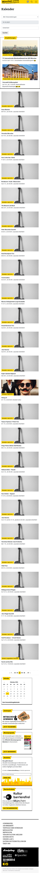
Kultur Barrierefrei (10, 808)
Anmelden (6, 778)
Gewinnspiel (8, 823)
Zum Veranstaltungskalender (11, 702)
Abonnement (8, 826)
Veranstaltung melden (12, 835)
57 (28, 673)
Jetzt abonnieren (9, 751)
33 (17, 673)
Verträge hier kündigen (13, 828)
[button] (28, 1)
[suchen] (31, 1)
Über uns (6, 843)
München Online (11, 869)
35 (22, 673)
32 (15, 673)
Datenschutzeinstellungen (14, 841)
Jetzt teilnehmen (9, 727)
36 (24, 673)
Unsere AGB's (8, 839)
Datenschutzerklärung (13, 770)
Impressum (7, 832)
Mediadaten (8, 830)
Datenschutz (8, 837)
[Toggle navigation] (36, 2)
